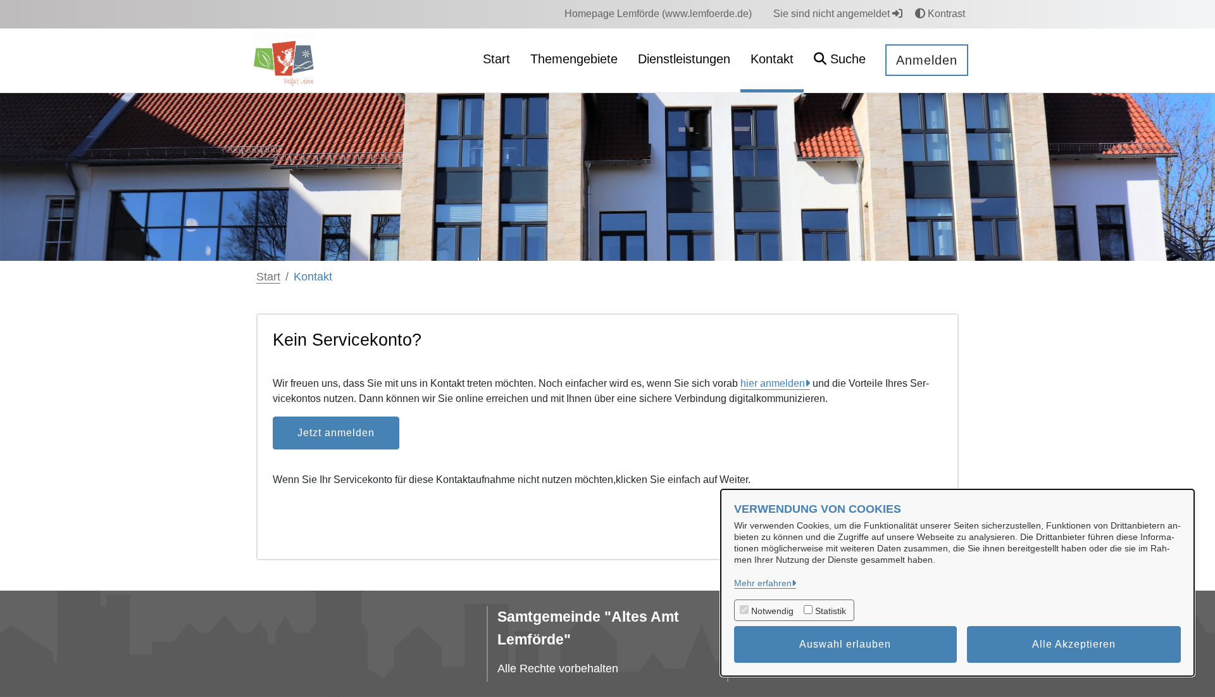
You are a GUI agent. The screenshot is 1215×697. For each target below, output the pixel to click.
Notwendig (772, 611)
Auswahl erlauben (845, 644)
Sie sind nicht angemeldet (832, 13)
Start (268, 276)
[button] (840, 60)
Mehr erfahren (763, 583)
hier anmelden (772, 383)
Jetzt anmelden (336, 432)
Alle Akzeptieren (1074, 644)
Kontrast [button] (945, 13)
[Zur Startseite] (285, 59)
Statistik (830, 611)
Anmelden (926, 60)
